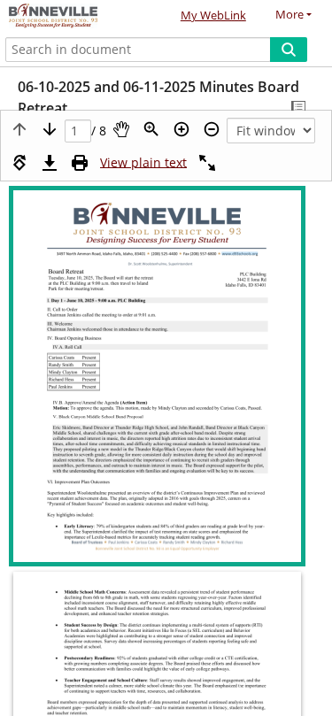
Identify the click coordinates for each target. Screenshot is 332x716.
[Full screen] (207, 163)
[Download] (50, 163)
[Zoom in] (181, 129)
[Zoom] (151, 129)
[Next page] (50, 129)
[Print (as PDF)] (80, 163)
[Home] (75, 16)
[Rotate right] (19, 163)
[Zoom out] (212, 129)
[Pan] (121, 129)
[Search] (288, 49)
